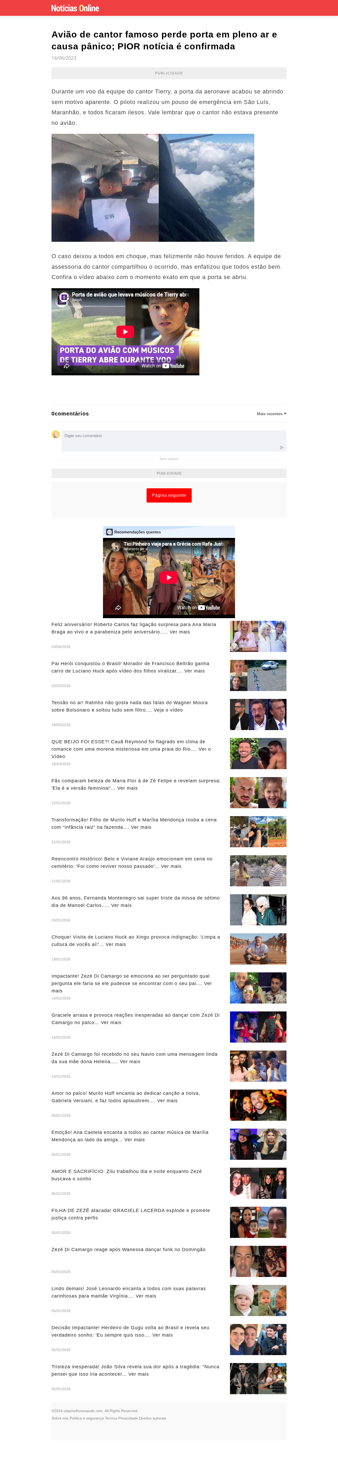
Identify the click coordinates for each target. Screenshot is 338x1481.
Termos (111, 1418)
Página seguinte (169, 495)
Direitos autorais (152, 1418)
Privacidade (128, 1418)
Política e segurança (87, 1418)
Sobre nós (60, 1418)
